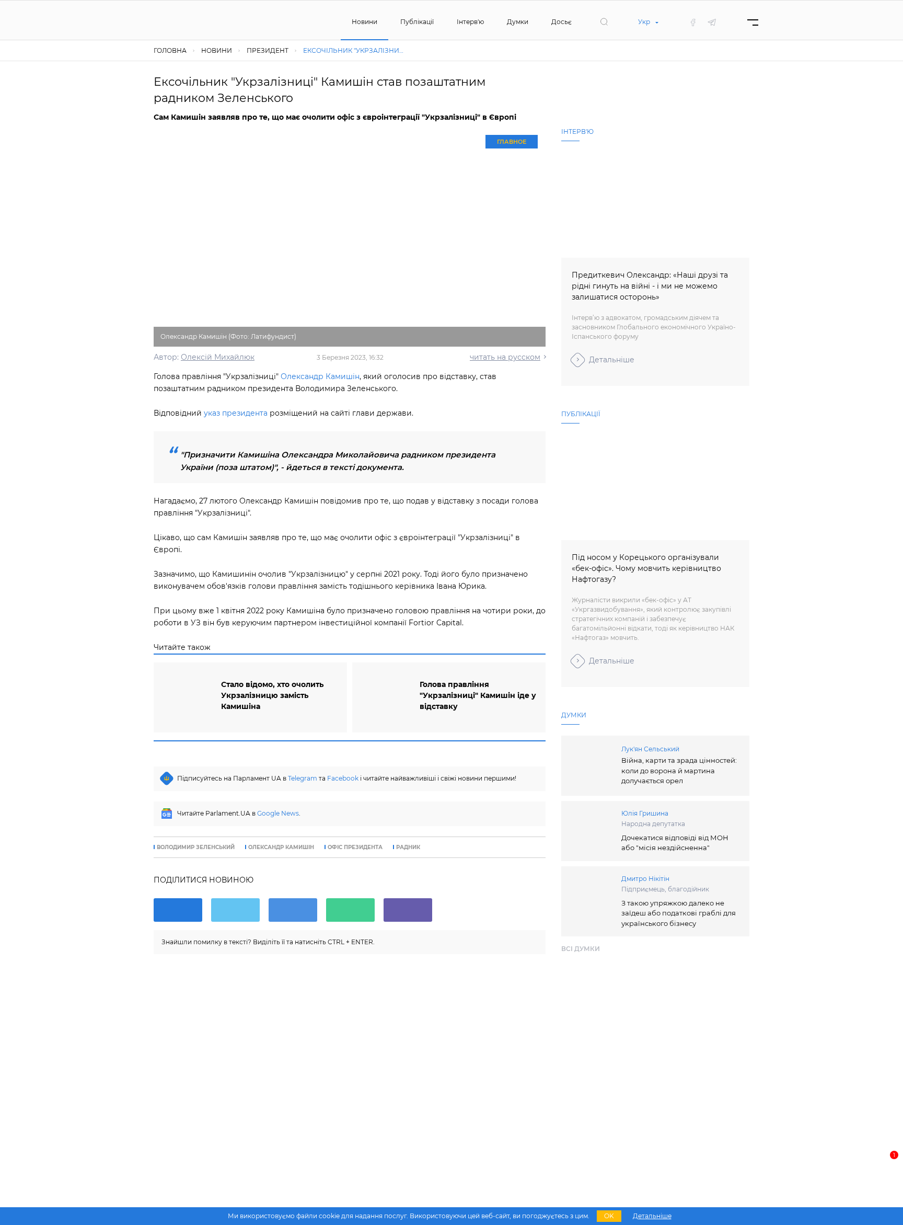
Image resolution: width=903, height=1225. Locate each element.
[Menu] (752, 22)
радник (408, 847)
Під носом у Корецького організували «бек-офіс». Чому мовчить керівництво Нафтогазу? (646, 568)
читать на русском (505, 357)
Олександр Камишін (320, 376)
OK (609, 1216)
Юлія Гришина (644, 813)
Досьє (561, 22)
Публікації (417, 22)
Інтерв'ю (470, 22)
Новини (364, 22)
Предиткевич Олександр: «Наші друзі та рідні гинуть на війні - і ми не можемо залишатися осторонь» (650, 286)
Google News (278, 813)
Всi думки (580, 949)
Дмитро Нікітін (645, 879)
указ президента (237, 413)
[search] (604, 22)
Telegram (302, 778)
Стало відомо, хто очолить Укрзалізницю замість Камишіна (272, 695)
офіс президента (355, 847)
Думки (517, 22)
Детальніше (611, 359)
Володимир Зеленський (196, 847)
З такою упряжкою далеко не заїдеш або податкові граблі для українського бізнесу (678, 913)
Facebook (342, 778)
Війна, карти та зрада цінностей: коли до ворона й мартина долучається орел (679, 770)
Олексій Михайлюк (217, 357)
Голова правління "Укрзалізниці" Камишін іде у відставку (478, 695)
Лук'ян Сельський (650, 749)
